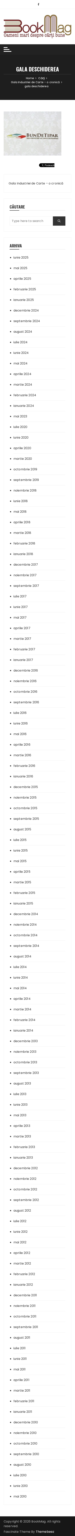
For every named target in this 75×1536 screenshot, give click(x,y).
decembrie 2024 (26, 310)
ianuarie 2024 (23, 406)
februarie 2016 (24, 766)
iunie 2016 (20, 723)
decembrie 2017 (25, 564)
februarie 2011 (23, 1401)
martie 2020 (22, 458)
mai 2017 (20, 617)
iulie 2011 (19, 1348)
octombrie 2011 (24, 1316)
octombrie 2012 (25, 1189)
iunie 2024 (21, 353)
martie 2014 (22, 1009)
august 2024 (22, 331)
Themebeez (45, 1531)
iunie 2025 (21, 257)
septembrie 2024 (26, 321)
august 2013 (22, 1083)
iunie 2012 (20, 1231)
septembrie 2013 (26, 1073)
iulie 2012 (20, 1221)
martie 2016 (22, 755)
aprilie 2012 (21, 1253)
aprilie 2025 (22, 278)
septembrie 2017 (26, 586)
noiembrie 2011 (24, 1306)
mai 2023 (20, 416)
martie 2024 (22, 384)
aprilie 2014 (22, 999)
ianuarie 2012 (23, 1284)
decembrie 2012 (25, 1168)
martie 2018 (22, 533)
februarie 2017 (24, 649)
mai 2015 (20, 861)
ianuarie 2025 (23, 300)
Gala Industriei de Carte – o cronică (36, 183)
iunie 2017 (20, 607)
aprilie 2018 (21, 522)
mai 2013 (19, 1115)
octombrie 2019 (25, 469)
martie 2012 (22, 1263)
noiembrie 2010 (25, 1433)
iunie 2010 (20, 1486)
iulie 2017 (20, 596)
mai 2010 (20, 1496)
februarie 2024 (24, 395)
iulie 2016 (20, 713)
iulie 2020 (20, 427)
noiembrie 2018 (25, 490)
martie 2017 (22, 639)
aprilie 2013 (21, 1126)
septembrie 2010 (26, 1454)
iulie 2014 (20, 967)
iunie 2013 (20, 1104)
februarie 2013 (24, 1147)
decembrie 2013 (25, 1041)
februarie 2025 (24, 289)
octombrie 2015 (25, 808)
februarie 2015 (24, 893)
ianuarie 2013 (23, 1157)
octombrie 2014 (25, 935)
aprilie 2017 (21, 628)
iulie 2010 (20, 1475)
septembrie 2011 (25, 1327)
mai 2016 (20, 734)
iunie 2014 (20, 977)
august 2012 (22, 1210)
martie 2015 (22, 882)
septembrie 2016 (26, 702)
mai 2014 (20, 988)
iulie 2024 (20, 342)
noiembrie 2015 (25, 797)
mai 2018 (20, 511)
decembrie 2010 (25, 1422)
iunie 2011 (20, 1359)
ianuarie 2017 (23, 660)
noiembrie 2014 (25, 924)
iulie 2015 (20, 840)
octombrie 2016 (25, 691)
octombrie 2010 (25, 1443)
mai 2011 (19, 1369)
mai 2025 (20, 268)
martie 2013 (22, 1136)
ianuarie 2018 (23, 554)
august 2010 (22, 1464)
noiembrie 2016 (25, 681)
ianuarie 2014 (23, 1030)
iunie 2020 (21, 437)
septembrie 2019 (26, 480)
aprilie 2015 (21, 871)
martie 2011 (21, 1390)
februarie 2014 (24, 1020)
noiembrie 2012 (24, 1179)
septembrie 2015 (26, 819)
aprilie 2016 (21, 744)
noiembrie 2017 (25, 575)
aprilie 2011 (21, 1380)
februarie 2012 (24, 1274)
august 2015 (22, 829)
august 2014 (22, 956)
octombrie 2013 (25, 1062)
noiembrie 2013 (24, 1051)
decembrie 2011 (25, 1295)
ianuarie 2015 (23, 903)
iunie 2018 (20, 501)
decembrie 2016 (25, 670)
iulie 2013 (20, 1094)
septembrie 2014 (26, 946)
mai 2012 (19, 1242)
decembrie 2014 (25, 914)
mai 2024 (20, 363)
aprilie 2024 (22, 374)
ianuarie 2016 (23, 776)
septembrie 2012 (26, 1200)
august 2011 (21, 1337)
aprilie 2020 (22, 448)
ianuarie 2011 (22, 1412)
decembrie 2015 (25, 787)
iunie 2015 (20, 850)
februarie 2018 (24, 543)
